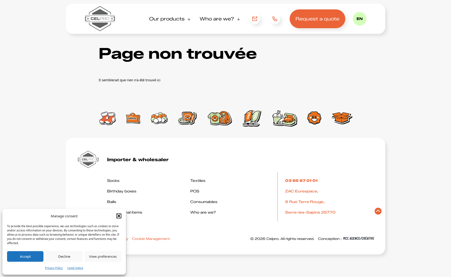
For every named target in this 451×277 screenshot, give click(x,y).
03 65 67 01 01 (273, 18)
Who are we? (217, 19)
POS (194, 191)
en (360, 19)
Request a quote (317, 19)
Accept (25, 256)
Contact (254, 19)
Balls (111, 202)
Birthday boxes (121, 191)
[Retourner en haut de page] (378, 212)
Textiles (198, 181)
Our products (167, 19)
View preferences (103, 256)
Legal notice (75, 268)
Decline (64, 256)
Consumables (204, 202)
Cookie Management (151, 239)
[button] (119, 216)
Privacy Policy (54, 268)
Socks (113, 181)
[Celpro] (100, 19)
